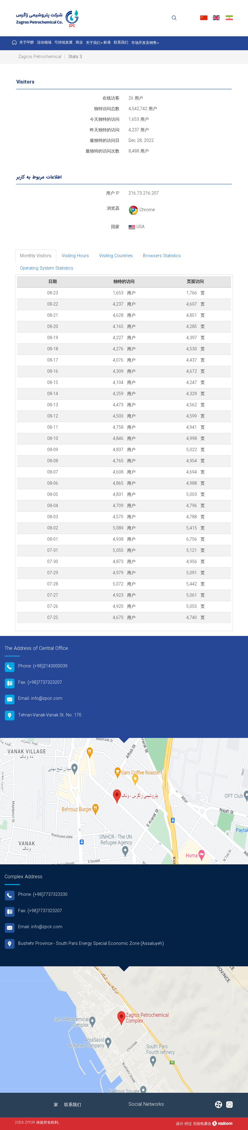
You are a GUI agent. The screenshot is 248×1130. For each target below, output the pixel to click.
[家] (14, 42)
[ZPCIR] (48, 18)
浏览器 (113, 208)
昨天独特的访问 (104, 130)
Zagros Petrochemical (39, 57)
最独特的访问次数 (102, 151)
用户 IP (112, 193)
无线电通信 (202, 1124)
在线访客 (111, 98)
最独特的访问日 (104, 140)
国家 (115, 227)
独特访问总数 (106, 109)
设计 (179, 1124)
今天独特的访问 (104, 119)
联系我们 (72, 1105)
